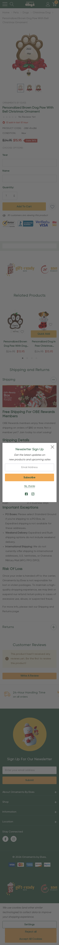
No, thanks (29, 486)
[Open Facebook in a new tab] (26, 494)
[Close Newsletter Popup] (52, 447)
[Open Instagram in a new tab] (33, 494)
